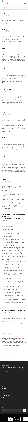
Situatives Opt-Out (18, 374)
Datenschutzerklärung (6, 395)
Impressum (4, 393)
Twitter (4, 378)
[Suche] (21, 3)
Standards (11, 50)
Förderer (5, 179)
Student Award (12, 376)
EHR (3, 112)
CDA (8, 367)
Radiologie (5, 374)
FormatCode (19, 369)
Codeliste (5, 14)
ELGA (4, 138)
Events (9, 369)
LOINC (11, 373)
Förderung (5, 371)
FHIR (3, 156)
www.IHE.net (21, 338)
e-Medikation (14, 367)
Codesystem (6, 30)
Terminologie (15, 50)
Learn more (17, 419)
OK (10, 419)
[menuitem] (21, 3)
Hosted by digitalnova (6, 399)
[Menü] (24, 3)
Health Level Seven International (13, 310)
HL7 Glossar (4, 391)
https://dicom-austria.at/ (7, 82)
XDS (15, 378)
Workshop (10, 378)
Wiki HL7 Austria (5, 388)
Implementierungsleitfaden (14, 371)
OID (16, 373)
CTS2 (3, 48)
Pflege (20, 373)
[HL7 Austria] (11, 3)
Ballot (4, 367)
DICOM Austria (7, 89)
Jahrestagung (6, 373)
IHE (3, 332)
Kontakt (3, 397)
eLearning (20, 367)
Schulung (11, 374)
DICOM (4, 69)
